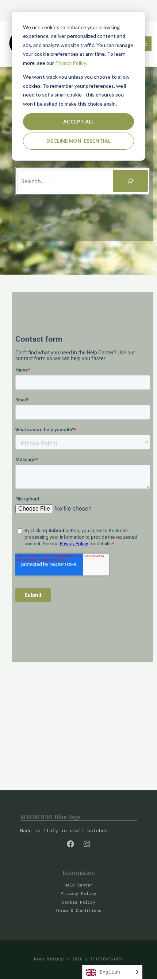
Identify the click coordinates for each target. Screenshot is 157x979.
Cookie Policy (78, 902)
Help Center (79, 885)
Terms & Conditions (78, 910)
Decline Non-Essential (78, 141)
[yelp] (70, 844)
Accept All (78, 121)
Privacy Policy (78, 893)
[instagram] (87, 844)
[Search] (130, 181)
